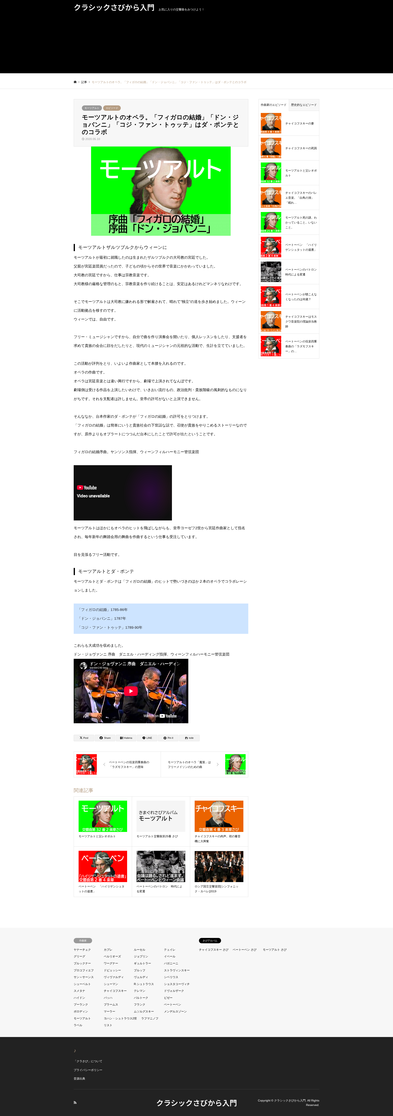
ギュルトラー (142, 963)
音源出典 (79, 1078)
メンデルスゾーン (175, 1011)
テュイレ (169, 949)
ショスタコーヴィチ (177, 984)
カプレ (108, 949)
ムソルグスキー (144, 1011)
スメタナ (79, 990)
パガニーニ (171, 963)
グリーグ (79, 956)
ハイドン (79, 997)
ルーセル (139, 949)
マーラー (109, 1011)
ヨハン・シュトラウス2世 (120, 1018)
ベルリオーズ (112, 956)
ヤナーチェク (82, 949)
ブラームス (111, 1004)
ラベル (78, 1025)
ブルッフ (139, 970)
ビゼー (168, 997)
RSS (75, 1102)
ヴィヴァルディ (114, 977)
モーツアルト (92, 108)
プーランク (81, 1004)
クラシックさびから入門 (196, 1102)
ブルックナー (82, 963)
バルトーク (141, 997)
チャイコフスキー (115, 990)
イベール (169, 956)
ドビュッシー (112, 970)
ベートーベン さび (244, 949)
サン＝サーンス (84, 977)
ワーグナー (111, 963)
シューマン (111, 984)
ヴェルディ (141, 977)
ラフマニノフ (149, 1018)
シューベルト (82, 984)
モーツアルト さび (275, 949)
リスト (108, 1025)
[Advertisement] (196, 44)
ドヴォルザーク (174, 990)
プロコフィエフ (84, 970)
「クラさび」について (88, 1061)
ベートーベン (172, 1004)
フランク (139, 1004)
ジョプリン (141, 956)
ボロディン (81, 1011)
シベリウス (171, 977)
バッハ (108, 997)
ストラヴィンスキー (177, 970)
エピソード (112, 108)
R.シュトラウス (144, 984)
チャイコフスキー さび (213, 949)
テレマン (139, 990)
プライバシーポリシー (88, 1070)
